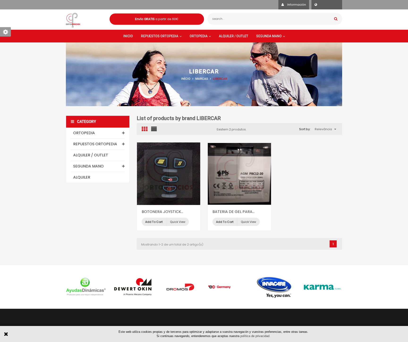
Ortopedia (84, 133)
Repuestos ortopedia (95, 144)
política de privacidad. (255, 336)
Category (86, 121)
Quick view (177, 222)
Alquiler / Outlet (90, 155)
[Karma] (322, 287)
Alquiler (81, 177)
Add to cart (154, 222)
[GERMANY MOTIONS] (228, 287)
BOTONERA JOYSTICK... (162, 211)
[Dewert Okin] (133, 287)
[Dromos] (180, 287)
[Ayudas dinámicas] (86, 287)
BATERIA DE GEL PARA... (233, 211)
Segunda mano (88, 166)
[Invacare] (275, 287)
